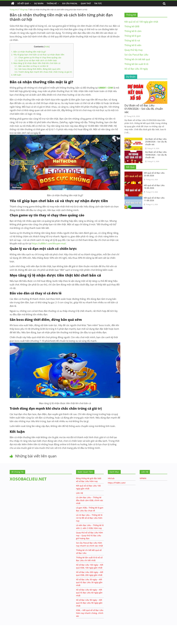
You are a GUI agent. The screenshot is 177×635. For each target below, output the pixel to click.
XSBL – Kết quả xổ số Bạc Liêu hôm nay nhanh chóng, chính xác (89, 613)
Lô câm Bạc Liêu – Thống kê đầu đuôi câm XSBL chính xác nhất (89, 500)
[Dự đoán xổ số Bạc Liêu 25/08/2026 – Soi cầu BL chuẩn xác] (134, 139)
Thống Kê (52, 3)
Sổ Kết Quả (23, 3)
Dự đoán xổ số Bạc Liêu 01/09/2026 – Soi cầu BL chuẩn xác (143, 108)
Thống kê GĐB (131, 26)
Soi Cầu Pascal (69, 3)
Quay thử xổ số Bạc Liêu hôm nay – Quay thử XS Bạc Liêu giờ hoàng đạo (89, 535)
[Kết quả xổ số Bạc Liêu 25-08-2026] (134, 173)
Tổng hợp (24, 9)
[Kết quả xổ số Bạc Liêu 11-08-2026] (134, 198)
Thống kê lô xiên (132, 45)
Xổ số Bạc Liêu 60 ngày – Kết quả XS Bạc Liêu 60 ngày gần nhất (89, 592)
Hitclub (111, 478)
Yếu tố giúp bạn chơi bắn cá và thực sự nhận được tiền (37, 54)
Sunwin (4, 629)
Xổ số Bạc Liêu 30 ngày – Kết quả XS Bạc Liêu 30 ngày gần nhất (89, 582)
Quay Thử (86, 3)
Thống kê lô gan (132, 35)
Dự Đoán (38, 3)
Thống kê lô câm (132, 31)
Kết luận (16, 74)
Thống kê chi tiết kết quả (137, 59)
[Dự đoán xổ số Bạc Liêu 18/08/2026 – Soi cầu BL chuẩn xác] (134, 152)
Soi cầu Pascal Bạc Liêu (136, 54)
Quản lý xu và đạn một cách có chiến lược (36, 60)
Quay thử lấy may (133, 49)
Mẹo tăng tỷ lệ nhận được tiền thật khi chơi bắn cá (35, 63)
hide (47, 46)
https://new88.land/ (26, 626)
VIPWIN (143, 478)
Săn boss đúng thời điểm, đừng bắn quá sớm (37, 69)
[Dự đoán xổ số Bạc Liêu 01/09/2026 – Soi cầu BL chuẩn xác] (145, 82)
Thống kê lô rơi (132, 40)
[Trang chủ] (13, 3)
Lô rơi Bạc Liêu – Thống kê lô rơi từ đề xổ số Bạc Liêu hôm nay (89, 518)
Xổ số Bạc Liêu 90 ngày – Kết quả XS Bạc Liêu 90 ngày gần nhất (89, 603)
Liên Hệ (79, 493)
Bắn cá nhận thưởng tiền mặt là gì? (28, 51)
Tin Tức (98, 3)
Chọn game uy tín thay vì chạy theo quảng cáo (38, 57)
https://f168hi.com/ (117, 482)
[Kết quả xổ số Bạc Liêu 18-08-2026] (134, 185)
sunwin (13, 633)
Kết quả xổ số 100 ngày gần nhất (141, 21)
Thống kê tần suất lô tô (136, 64)
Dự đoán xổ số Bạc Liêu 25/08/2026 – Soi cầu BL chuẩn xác (156, 142)
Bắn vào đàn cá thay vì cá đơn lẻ (31, 66)
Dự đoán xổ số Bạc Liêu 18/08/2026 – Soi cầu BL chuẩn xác (156, 155)
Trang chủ (14, 9)
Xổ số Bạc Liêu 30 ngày (136, 68)
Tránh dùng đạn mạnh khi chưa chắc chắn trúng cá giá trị (43, 72)
